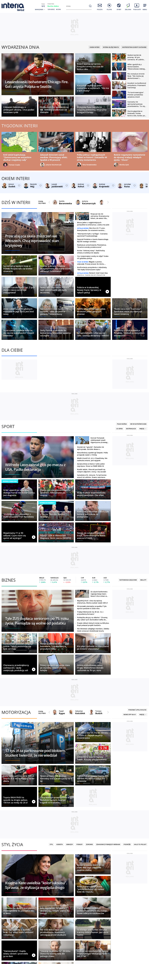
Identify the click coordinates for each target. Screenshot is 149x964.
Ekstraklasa (131, 506)
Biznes (9, 657)
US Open (119, 506)
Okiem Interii (95, 47)
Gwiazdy (69, 921)
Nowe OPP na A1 (130, 792)
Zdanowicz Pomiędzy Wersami (108, 921)
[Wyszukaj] (90, 5)
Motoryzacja (16, 789)
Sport (8, 503)
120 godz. (51, 9)
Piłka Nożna (122, 501)
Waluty (143, 657)
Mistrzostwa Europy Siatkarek (134, 47)
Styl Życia (12, 921)
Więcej (141, 506)
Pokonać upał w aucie (137, 787)
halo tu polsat (140, 921)
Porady (79, 921)
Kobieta (59, 921)
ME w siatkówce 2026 (138, 501)
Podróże (127, 921)
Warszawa (39, 9)
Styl (51, 921)
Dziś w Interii (16, 202)
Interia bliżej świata (111, 47)
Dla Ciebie (12, 350)
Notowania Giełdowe (128, 657)
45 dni (58, 9)
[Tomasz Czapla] (5, 165)
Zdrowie (89, 921)
